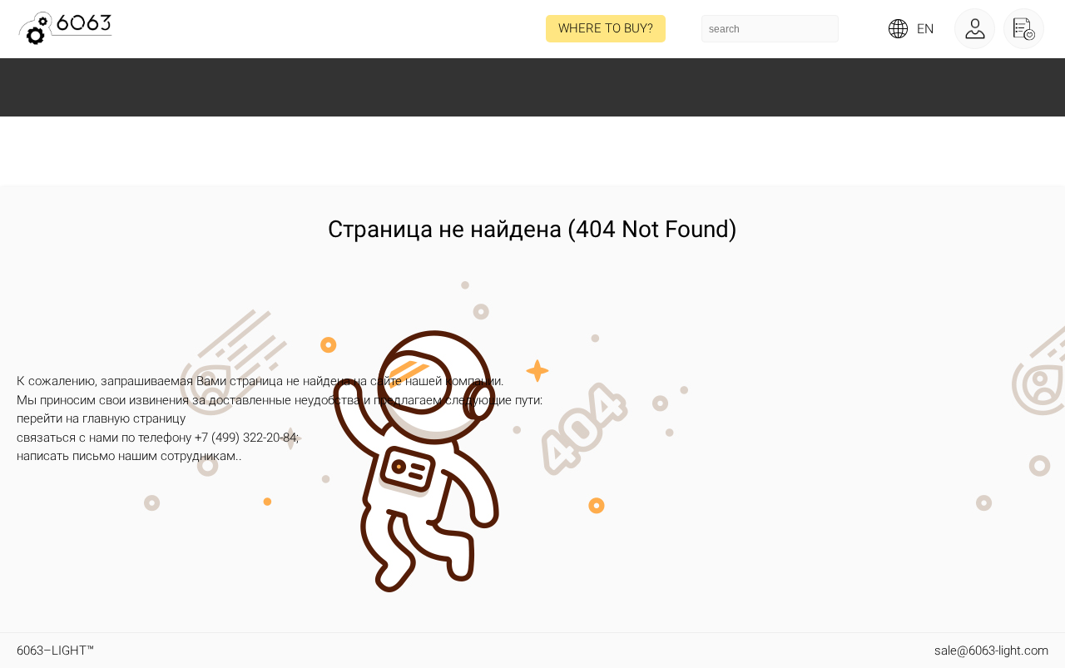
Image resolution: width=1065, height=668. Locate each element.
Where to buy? (605, 28)
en (925, 29)
